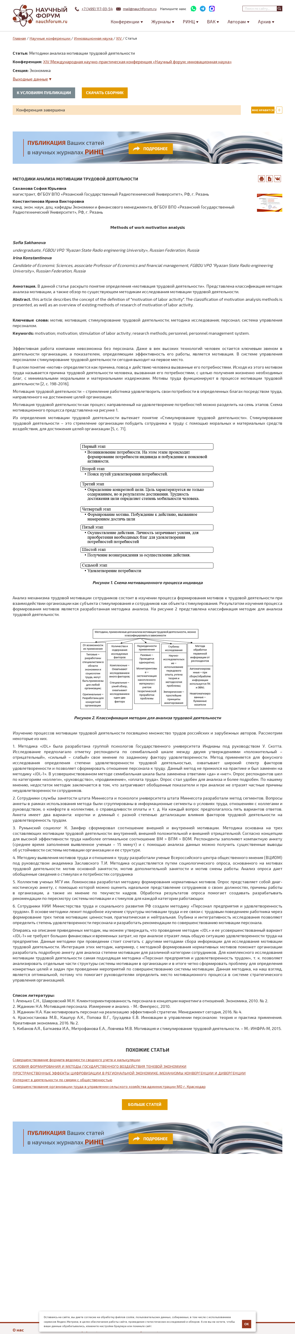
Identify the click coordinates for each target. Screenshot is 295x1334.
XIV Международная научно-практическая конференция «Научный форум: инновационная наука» (137, 61)
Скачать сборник (105, 92)
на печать (261, 178)
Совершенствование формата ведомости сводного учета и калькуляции (76, 1059)
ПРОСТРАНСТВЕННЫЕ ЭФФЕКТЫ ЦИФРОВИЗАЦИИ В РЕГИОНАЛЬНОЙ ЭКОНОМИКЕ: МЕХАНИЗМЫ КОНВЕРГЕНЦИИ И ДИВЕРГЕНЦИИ (129, 1073)
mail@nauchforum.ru (139, 8)
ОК (246, 1324)
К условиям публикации (44, 92)
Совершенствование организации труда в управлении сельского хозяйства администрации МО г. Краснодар (109, 1086)
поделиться (277, 178)
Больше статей (144, 1104)
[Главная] (40, 16)
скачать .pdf (269, 178)
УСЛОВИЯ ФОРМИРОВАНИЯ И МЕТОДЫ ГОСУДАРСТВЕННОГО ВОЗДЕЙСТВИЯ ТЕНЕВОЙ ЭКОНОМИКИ (99, 1066)
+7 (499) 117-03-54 (97, 8)
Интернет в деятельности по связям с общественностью (62, 1079)
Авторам (236, 21)
